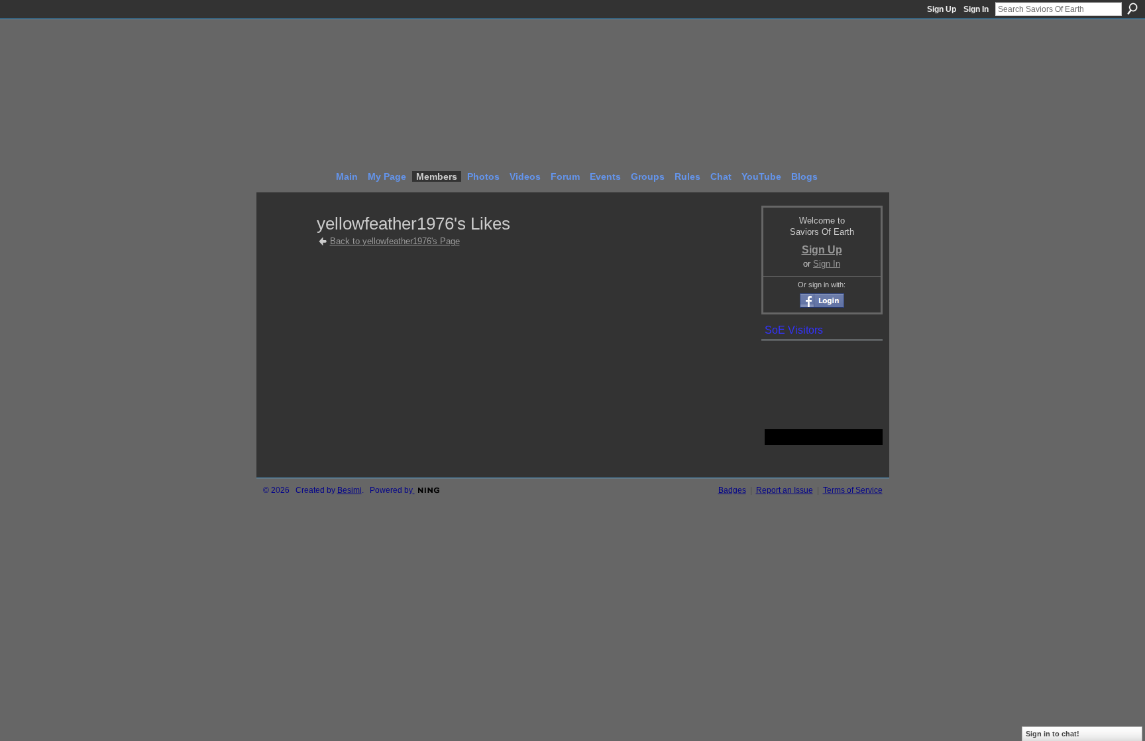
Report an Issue (784, 490)
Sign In (976, 9)
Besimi (349, 490)
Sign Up (941, 9)
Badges (732, 490)
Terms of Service (853, 490)
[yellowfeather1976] (287, 248)
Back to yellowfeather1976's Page (395, 241)
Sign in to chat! (1052, 734)
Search (1132, 9)
